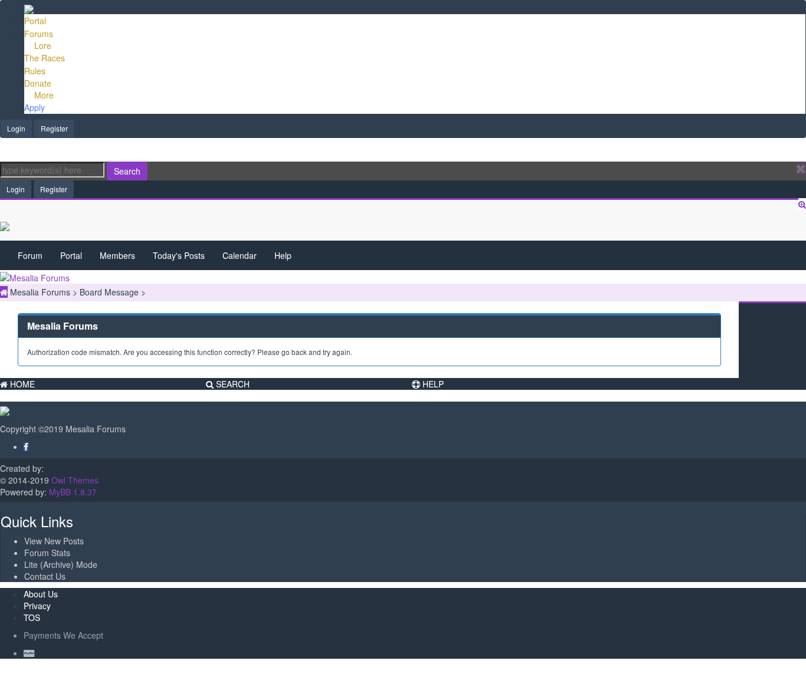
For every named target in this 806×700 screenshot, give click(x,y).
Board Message (110, 292)
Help (282, 255)
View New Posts (54, 541)
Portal (71, 255)
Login (16, 128)
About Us (41, 594)
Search (127, 171)
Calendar (239, 255)
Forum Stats (47, 552)
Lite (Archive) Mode (60, 564)
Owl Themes (74, 480)
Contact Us (44, 576)
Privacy (37, 606)
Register (54, 128)
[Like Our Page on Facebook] (26, 446)
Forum (30, 255)
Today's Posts (179, 255)
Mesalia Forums (41, 292)
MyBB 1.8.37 (73, 492)
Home (21, 384)
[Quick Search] (802, 204)
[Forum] (29, 8)
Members (117, 255)
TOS (32, 617)
